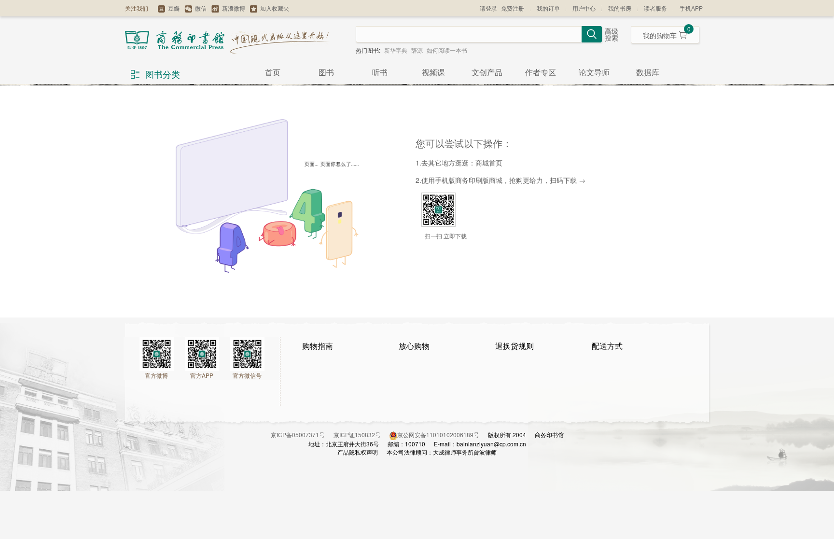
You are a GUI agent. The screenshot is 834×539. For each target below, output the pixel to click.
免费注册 (512, 8)
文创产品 (487, 72)
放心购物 (414, 345)
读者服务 (655, 8)
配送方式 (607, 345)
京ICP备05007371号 (302, 434)
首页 (272, 72)
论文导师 (594, 72)
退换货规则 (514, 345)
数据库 (647, 72)
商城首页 (488, 162)
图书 (326, 72)
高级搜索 (611, 35)
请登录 (488, 8)
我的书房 (619, 8)
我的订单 (548, 8)
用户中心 (584, 8)
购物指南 (317, 345)
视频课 (433, 72)
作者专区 (540, 72)
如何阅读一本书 (447, 50)
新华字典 (395, 50)
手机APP (691, 8)
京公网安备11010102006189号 (438, 434)
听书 (380, 72)
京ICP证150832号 (361, 434)
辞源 (417, 50)
